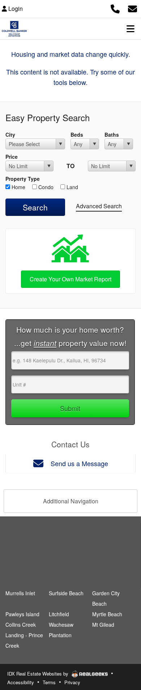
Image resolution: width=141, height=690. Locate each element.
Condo (45, 187)
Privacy (72, 682)
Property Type (22, 178)
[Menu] (130, 28)
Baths (111, 134)
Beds (76, 134)
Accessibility (20, 682)
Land (71, 187)
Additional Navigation (70, 501)
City (10, 134)
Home (17, 187)
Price (11, 156)
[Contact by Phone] (115, 8)
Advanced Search (99, 206)
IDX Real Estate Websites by (38, 673)
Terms (49, 682)
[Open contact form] (132, 8)
